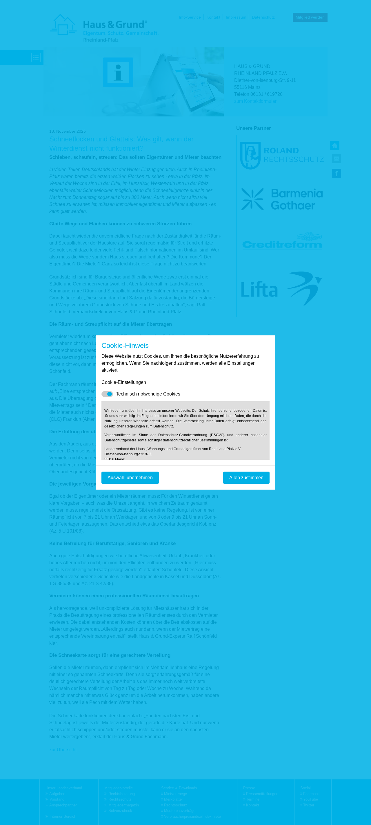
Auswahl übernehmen (130, 477)
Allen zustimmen (246, 477)
